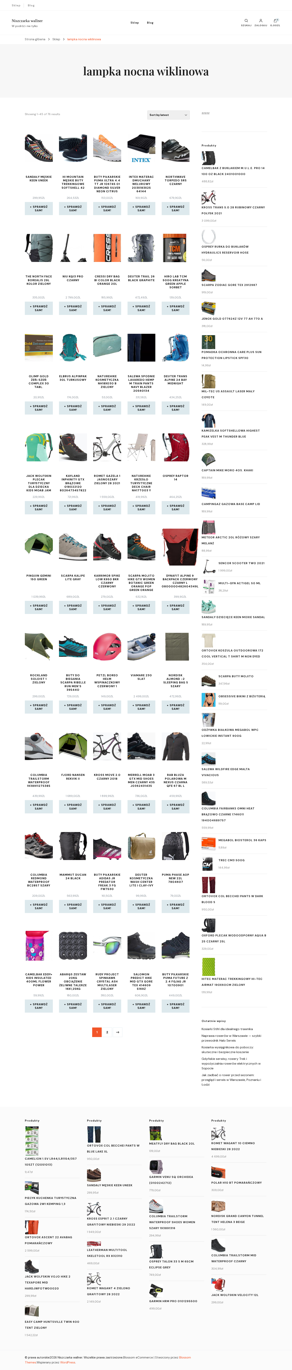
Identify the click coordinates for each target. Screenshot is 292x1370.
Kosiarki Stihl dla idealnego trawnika (227, 1029)
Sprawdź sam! (40, 208)
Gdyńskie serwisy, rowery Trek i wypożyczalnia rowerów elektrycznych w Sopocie (231, 1063)
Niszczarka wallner (27, 20)
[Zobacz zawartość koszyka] (275, 21)
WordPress (67, 1362)
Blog (31, 5)
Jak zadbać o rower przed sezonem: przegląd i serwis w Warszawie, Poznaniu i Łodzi (231, 1080)
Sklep (16, 5)
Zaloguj (260, 25)
